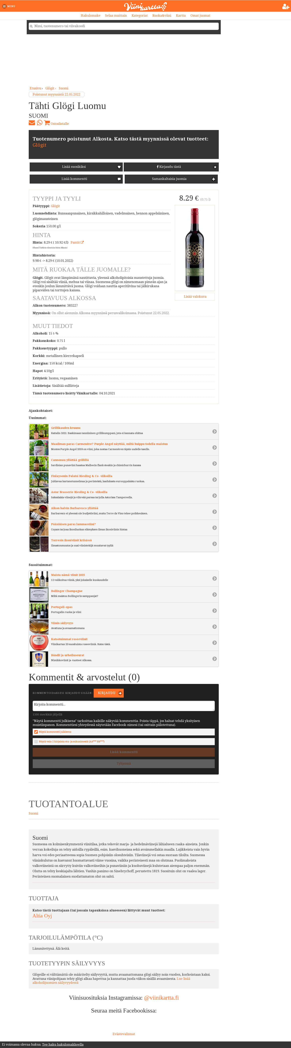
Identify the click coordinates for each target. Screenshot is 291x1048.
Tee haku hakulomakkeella (63, 1044)
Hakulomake (90, 15)
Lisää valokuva (194, 296)
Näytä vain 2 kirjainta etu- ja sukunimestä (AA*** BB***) (72, 741)
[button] (9, 6)
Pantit (76, 242)
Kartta (181, 15)
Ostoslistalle (59, 124)
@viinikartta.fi (161, 997)
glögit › (51, 88)
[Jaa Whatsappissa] (39, 123)
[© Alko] (195, 248)
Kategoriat (140, 15)
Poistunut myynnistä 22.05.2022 (56, 94)
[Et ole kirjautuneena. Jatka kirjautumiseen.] (286, 6)
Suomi (63, 88)
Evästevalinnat (124, 1034)
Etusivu (35, 88)
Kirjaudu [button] (106, 693)
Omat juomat (200, 15)
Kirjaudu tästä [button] (170, 167)
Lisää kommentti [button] (74, 179)
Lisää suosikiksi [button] (74, 167)
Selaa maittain (116, 15)
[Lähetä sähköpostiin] (32, 123)
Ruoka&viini (161, 15)
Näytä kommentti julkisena (55, 731)
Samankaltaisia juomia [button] (168, 179)
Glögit (39, 145)
